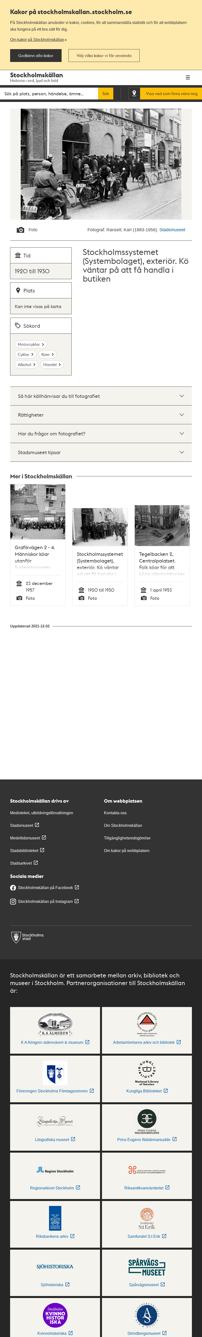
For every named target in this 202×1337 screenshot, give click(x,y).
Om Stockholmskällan (123, 825)
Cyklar (23, 354)
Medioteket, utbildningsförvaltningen (41, 813)
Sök (105, 93)
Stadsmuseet (172, 229)
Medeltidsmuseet (25, 838)
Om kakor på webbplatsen (127, 851)
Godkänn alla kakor (35, 55)
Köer (45, 354)
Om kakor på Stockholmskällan (37, 39)
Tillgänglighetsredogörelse (127, 838)
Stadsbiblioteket (24, 851)
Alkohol (24, 364)
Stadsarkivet (21, 863)
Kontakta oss (115, 813)
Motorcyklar (29, 344)
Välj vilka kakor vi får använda (104, 55)
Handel (50, 364)
